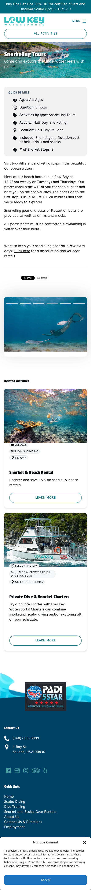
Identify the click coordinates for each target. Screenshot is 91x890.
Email (43, 277)
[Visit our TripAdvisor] (36, 770)
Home (9, 797)
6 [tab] (79, 303)
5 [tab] (66, 303)
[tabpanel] (45, 324)
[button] (85, 842)
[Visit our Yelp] (45, 770)
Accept (45, 880)
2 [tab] (25, 303)
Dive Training (14, 807)
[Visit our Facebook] (8, 770)
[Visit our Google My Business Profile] (17, 770)
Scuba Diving (14, 802)
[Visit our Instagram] (25, 770)
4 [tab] (52, 303)
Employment (14, 827)
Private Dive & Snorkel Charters (39, 597)
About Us (11, 817)
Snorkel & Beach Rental (31, 472)
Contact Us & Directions (23, 822)
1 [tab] (12, 303)
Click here (22, 251)
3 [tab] (38, 303)
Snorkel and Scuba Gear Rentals (30, 812)
